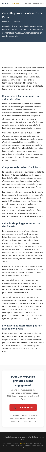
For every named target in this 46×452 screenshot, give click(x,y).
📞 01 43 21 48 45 (23, 407)
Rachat (10, 3)
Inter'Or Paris (38, 3)
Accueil (28, 3)
